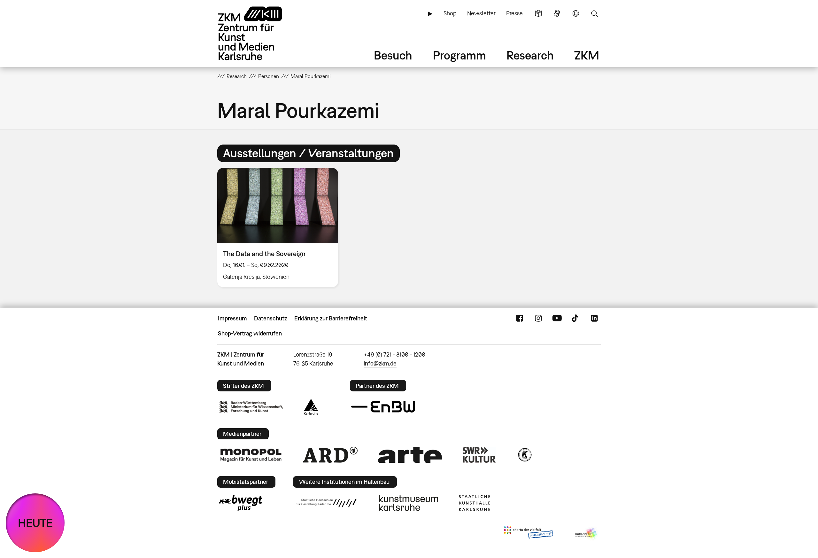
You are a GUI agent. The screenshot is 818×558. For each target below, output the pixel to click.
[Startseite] (258, 33)
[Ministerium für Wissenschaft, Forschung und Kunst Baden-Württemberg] (251, 407)
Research (530, 55)
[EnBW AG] (383, 407)
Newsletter (481, 13)
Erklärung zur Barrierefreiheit (330, 318)
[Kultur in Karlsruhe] (524, 455)
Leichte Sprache (538, 13)
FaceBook (519, 318)
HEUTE (35, 523)
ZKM (586, 55)
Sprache (575, 13)
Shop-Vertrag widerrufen (250, 333)
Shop (450, 13)
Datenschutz (270, 318)
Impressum (232, 318)
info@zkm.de (380, 363)
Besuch (393, 55)
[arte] (410, 455)
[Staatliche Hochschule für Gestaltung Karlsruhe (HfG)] (327, 503)
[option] (280, 227)
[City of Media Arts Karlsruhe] (586, 534)
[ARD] (330, 455)
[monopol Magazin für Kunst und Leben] (251, 454)
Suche (594, 13)
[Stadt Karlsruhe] (311, 407)
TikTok (575, 318)
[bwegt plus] (240, 503)
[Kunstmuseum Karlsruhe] (408, 503)
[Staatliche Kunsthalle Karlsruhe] (474, 503)
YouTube (557, 318)
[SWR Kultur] (479, 455)
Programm (459, 55)
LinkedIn (594, 318)
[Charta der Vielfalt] (528, 534)
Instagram (538, 318)
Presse (514, 13)
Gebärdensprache (557, 13)
